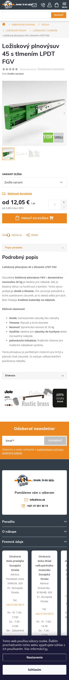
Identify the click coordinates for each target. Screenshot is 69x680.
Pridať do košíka (34, 218)
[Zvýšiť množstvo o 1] (64, 202)
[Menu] (64, 4)
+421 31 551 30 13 (37, 505)
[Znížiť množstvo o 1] (64, 207)
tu (46, 649)
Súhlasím (34, 670)
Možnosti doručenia (20, 193)
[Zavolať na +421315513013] (43, 5)
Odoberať (55, 440)
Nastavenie (35, 657)
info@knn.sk (37, 499)
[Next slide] (64, 113)
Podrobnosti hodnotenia (51, 69)
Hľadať (59, 15)
